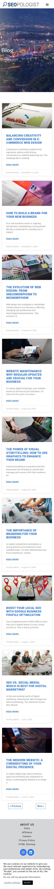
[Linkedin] (30, 852)
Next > (40, 806)
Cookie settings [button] (12, 882)
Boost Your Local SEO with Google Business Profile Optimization (23, 611)
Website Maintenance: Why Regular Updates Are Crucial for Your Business (24, 376)
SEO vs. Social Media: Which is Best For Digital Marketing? (26, 686)
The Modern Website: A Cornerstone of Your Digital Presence (24, 763)
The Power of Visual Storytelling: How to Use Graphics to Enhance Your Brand (27, 455)
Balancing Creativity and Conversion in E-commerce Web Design (24, 139)
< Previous (15, 806)
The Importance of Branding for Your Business (21, 534)
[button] (47, 4)
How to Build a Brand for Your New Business (26, 214)
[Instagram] (23, 852)
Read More (12, 165)
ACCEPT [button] (27, 883)
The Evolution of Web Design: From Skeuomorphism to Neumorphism (23, 292)
